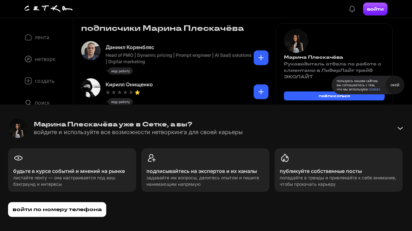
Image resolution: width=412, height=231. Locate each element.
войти (375, 9)
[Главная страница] (48, 9)
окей (394, 85)
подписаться (334, 95)
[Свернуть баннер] (400, 128)
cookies (374, 89)
